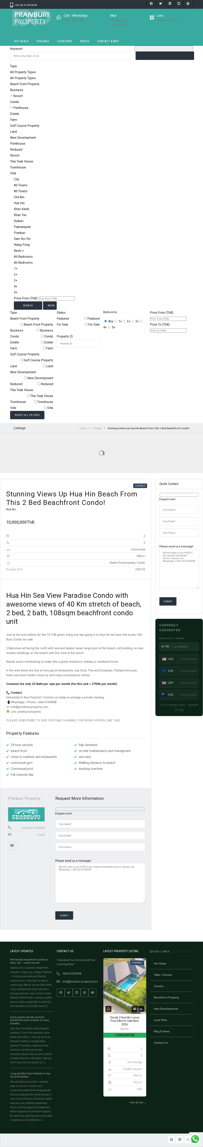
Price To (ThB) (159, 324)
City (16, 179)
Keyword (16, 49)
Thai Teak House (41, 396)
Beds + (19, 251)
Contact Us (161, 1042)
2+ (128, 321)
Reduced (47, 384)
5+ (113, 327)
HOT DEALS (21, 41)
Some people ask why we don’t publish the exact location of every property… (29, 1020)
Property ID (65, 336)
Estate (48, 342)
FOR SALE (43, 41)
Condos (159, 986)
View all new (138, 1102)
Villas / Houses (163, 974)
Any (110, 321)
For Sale (94, 324)
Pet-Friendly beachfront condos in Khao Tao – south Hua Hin (29, 961)
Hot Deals (160, 963)
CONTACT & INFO (108, 41)
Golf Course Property (38, 360)
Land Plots (160, 1020)
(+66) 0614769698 (33, 828)
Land (49, 366)
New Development (40, 378)
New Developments (166, 1008)
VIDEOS (84, 41)
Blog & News (162, 1031)
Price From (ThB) (25, 298)
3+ (137, 321)
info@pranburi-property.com (80, 981)
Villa (50, 408)
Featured (93, 318)
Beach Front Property (38, 324)
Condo (48, 336)
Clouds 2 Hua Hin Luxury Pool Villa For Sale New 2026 (125, 1021)
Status (61, 312)
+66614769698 (71, 973)
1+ (120, 321)
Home (82, 428)
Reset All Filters (27, 415)
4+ (105, 327)
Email (41, 834)
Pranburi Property (24, 798)
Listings (97, 428)
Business (46, 330)
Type (13, 66)
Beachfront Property (166, 997)
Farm (49, 348)
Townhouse (45, 402)
